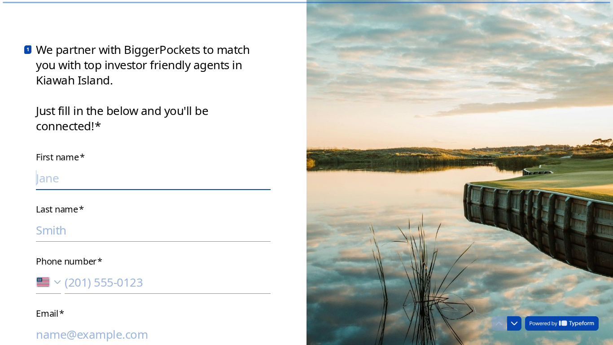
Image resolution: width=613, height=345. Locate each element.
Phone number (69, 261)
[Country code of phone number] (48, 282)
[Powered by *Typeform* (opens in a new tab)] (562, 323)
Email (50, 313)
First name (60, 157)
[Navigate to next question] (514, 323)
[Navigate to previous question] (499, 323)
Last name (60, 209)
